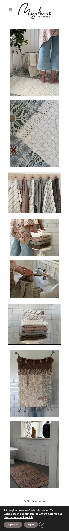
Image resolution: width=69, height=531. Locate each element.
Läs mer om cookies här (18, 517)
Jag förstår (12, 524)
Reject (31, 524)
